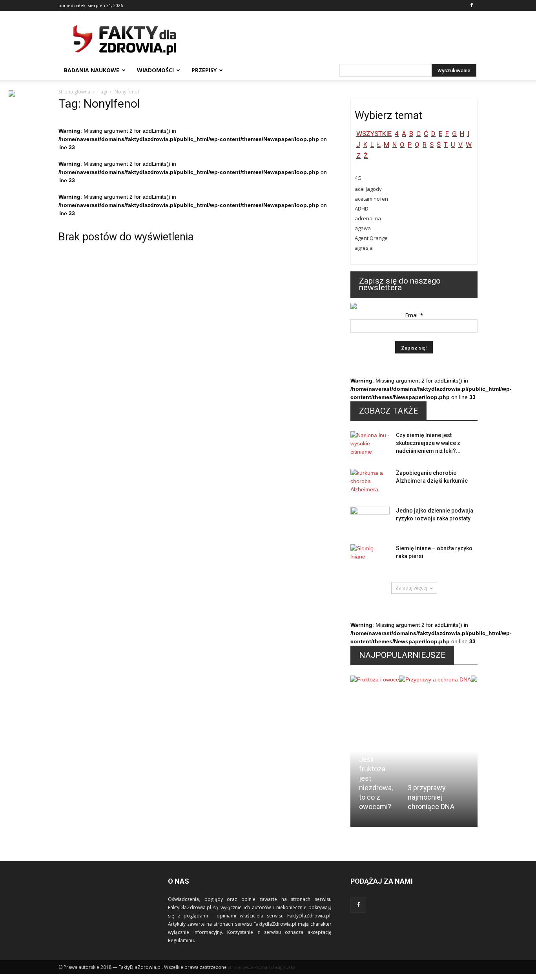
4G (358, 177)
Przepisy (204, 70)
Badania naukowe (91, 70)
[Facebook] (472, 5)
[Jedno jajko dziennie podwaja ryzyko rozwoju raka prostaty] (370, 520)
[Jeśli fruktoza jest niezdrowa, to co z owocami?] (374, 706)
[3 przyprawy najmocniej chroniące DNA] (435, 720)
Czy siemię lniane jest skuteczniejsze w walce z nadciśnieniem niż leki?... (428, 443)
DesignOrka (283, 967)
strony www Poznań (249, 967)
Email (414, 315)
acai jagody (368, 188)
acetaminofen (371, 198)
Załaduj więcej (411, 587)
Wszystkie (374, 133)
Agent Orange (371, 238)
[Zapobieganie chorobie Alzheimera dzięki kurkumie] (370, 482)
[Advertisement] (335, 39)
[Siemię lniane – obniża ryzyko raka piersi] (370, 558)
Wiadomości (155, 70)
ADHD (361, 208)
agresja (364, 247)
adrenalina (368, 218)
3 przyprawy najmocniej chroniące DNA (431, 797)
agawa (363, 228)
